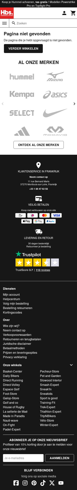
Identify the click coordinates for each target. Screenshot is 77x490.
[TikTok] (43, 483)
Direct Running (13, 380)
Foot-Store (10, 393)
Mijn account (11, 294)
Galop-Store (11, 398)
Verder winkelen (23, 48)
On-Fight (9, 425)
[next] (74, 103)
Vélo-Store (47, 420)
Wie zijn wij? (11, 326)
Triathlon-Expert (50, 411)
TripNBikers (48, 416)
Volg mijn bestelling (16, 303)
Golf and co (10, 402)
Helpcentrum (11, 299)
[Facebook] (16, 483)
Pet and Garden (50, 376)
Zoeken (22, 23)
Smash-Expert (49, 385)
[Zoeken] (13, 23)
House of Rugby (13, 407)
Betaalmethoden (14, 348)
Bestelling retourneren (17, 308)
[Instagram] (25, 483)
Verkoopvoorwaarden (17, 334)
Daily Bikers (11, 376)
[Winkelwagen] (73, 13)
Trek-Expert (47, 407)
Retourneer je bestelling (38, 246)
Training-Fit (47, 402)
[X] (52, 483)
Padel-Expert (11, 429)
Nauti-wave (10, 420)
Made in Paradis (14, 416)
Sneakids (46, 393)
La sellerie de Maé (15, 411)
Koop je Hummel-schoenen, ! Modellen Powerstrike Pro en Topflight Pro (38, 3)
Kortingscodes (12, 312)
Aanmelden (59, 458)
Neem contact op (39, 176)
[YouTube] (61, 483)
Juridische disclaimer (17, 343)
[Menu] (4, 23)
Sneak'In (46, 389)
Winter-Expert (49, 425)
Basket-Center (12, 371)
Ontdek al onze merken (38, 145)
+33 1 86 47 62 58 (38, 188)
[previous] (2, 103)
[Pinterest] (34, 483)
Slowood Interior (51, 380)
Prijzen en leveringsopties (20, 352)
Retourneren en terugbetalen (22, 339)
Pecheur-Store (49, 371)
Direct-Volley (11, 385)
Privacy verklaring (15, 357)
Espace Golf (11, 389)
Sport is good (49, 398)
